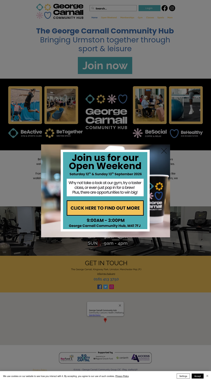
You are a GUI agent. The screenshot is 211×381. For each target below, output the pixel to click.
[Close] (207, 376)
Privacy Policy (122, 376)
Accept (197, 376)
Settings (183, 376)
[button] (164, 151)
